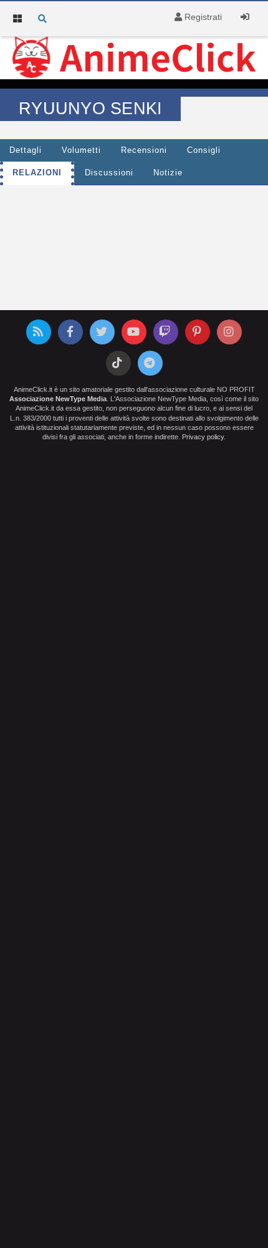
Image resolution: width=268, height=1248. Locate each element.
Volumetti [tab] (81, 150)
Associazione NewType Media (58, 398)
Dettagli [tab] (25, 150)
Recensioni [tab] (144, 150)
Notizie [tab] (168, 172)
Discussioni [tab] (109, 172)
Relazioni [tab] (37, 172)
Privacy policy (203, 437)
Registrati (202, 17)
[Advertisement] (134, 223)
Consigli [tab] (204, 150)
